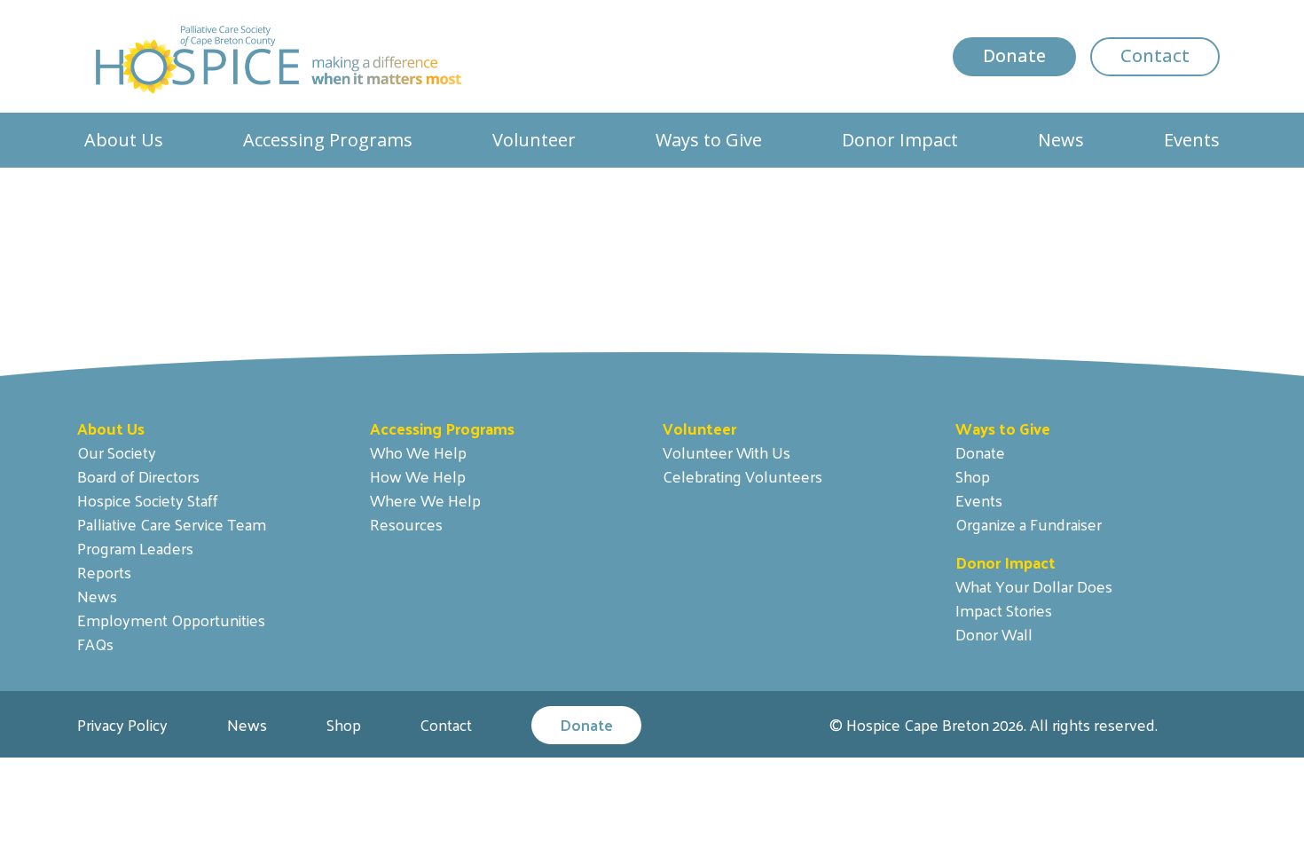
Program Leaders (135, 547)
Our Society (116, 452)
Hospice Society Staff (147, 499)
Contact (1155, 55)
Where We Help (425, 499)
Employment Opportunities (171, 619)
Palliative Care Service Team (171, 523)
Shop (972, 476)
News (1061, 140)
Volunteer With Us (726, 452)
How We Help (418, 476)
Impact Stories (1003, 609)
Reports (104, 571)
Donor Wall (994, 633)
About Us (123, 140)
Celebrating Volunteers (742, 476)
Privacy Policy (122, 724)
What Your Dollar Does (1033, 586)
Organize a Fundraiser (1028, 523)
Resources (406, 523)
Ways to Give (709, 140)
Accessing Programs (327, 140)
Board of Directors (138, 476)
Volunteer (534, 140)
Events (1192, 140)
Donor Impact (900, 140)
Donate (1014, 55)
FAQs (95, 643)
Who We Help (418, 452)
